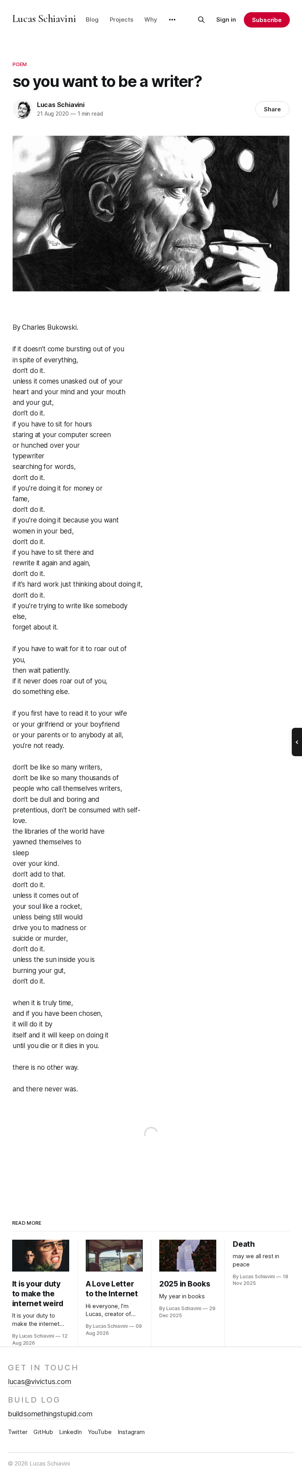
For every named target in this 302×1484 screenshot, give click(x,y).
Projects (121, 19)
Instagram (131, 1432)
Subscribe (267, 20)
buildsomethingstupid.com (50, 1414)
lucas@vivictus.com (39, 1381)
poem (20, 64)
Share (272, 109)
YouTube (100, 1432)
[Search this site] (201, 19)
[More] (172, 19)
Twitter (18, 1432)
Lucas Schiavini (44, 18)
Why (150, 19)
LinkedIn (70, 1432)
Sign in (226, 19)
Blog (92, 19)
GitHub (43, 1432)
